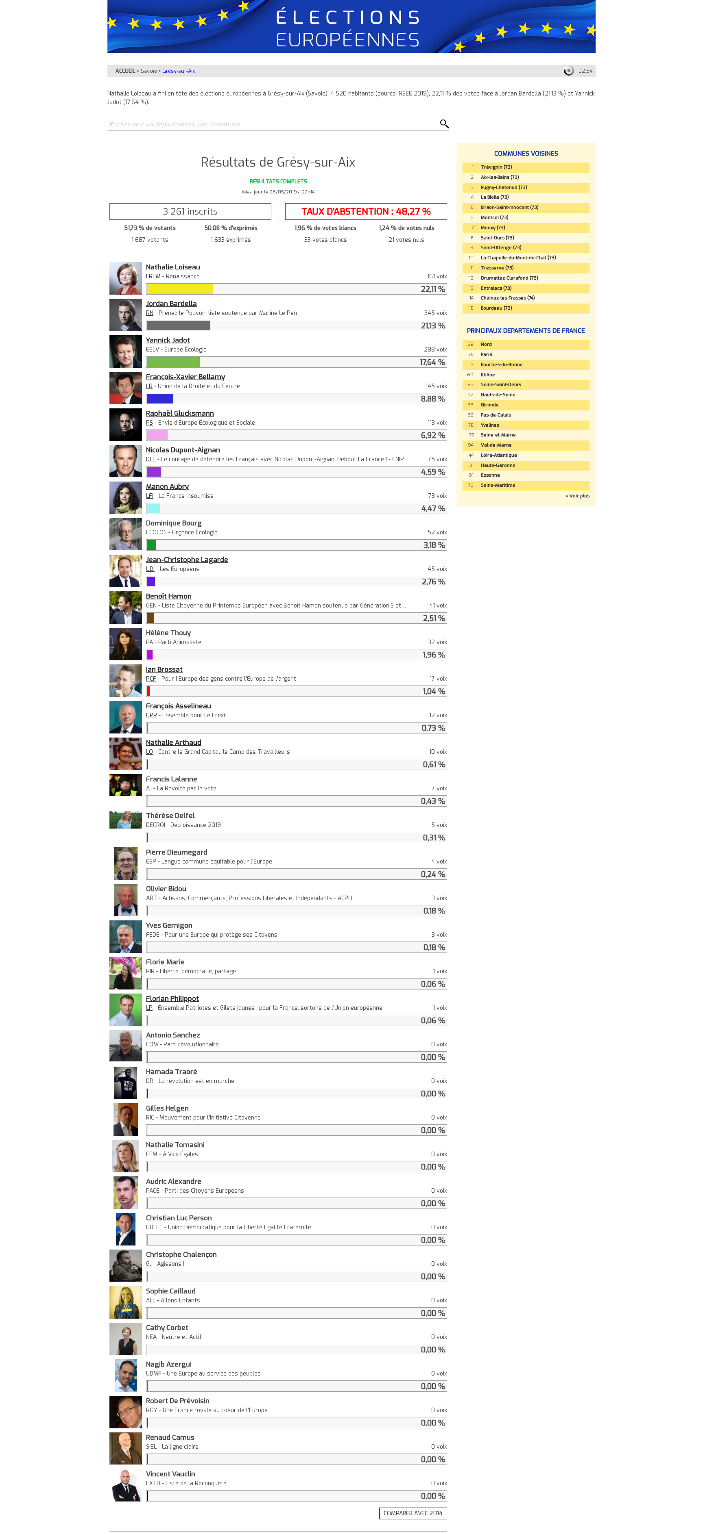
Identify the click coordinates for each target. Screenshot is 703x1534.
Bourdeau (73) (496, 308)
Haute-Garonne (498, 465)
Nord (486, 344)
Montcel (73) (495, 218)
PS (149, 423)
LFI (149, 496)
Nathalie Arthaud (173, 742)
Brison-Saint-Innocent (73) (510, 207)
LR (149, 386)
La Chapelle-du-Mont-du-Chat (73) (518, 258)
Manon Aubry (167, 486)
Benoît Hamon (169, 596)
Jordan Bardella (171, 303)
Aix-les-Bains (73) (500, 177)
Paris (486, 354)
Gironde (490, 405)
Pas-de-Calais (496, 415)
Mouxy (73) (493, 228)
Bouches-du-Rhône (502, 365)
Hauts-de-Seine (498, 395)
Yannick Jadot (168, 340)
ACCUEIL (125, 70)
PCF (151, 679)
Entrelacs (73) (496, 288)
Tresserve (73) (497, 268)
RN (149, 313)
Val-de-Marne (496, 445)
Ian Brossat (164, 669)
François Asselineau (178, 705)
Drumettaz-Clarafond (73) (509, 278)
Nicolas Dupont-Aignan (183, 449)
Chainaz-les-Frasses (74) (508, 298)
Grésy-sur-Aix (178, 70)
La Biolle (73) (495, 197)
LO (149, 752)
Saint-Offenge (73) (501, 248)
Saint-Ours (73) (497, 238)
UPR (151, 715)
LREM (153, 276)
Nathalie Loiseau (173, 267)
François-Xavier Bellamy (185, 376)
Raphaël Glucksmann (180, 413)
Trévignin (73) (496, 167)
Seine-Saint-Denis (501, 385)
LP (149, 1008)
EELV (152, 350)
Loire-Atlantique (499, 455)
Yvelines (490, 425)
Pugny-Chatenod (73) (504, 187)
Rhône (488, 375)
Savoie (149, 70)
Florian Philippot (172, 998)
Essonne (490, 475)
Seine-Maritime (498, 485)
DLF (151, 459)
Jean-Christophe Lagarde (187, 559)
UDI (150, 569)
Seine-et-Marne (498, 435)
